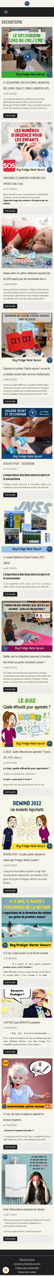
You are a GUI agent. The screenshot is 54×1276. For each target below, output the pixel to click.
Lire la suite (10, 115)
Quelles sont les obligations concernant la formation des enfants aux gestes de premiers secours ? (27, 659)
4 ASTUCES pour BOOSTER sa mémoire (21, 1022)
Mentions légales (27, 1259)
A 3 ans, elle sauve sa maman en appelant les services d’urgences (23, 1117)
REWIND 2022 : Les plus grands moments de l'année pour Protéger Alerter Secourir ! (24, 857)
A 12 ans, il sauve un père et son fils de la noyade (25, 953)
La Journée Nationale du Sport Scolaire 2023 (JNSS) (24, 560)
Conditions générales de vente (27, 1264)
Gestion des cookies (27, 1272)
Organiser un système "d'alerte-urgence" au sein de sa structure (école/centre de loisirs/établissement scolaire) (26, 371)
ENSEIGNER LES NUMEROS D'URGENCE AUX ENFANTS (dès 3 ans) (24, 181)
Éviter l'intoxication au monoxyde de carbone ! (24, 1209)
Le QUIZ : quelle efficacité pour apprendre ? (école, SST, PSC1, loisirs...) (27, 754)
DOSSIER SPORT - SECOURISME (19, 463)
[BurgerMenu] (6, 12)
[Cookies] (6, 1270)
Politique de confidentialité (27, 1268)
